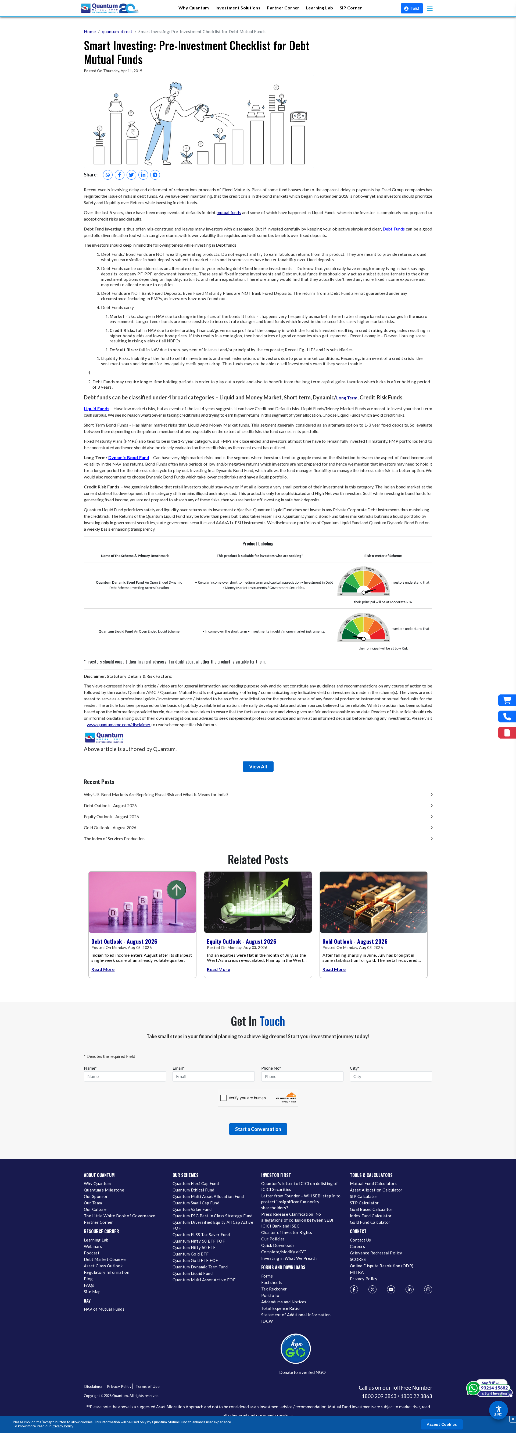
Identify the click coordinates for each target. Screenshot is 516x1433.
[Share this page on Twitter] (131, 175)
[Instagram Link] (428, 1289)
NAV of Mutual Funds (104, 1309)
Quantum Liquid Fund (193, 1273)
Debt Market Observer (105, 1259)
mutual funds (229, 212)
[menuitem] (193, 8)
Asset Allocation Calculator (376, 1189)
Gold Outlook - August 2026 (110, 827)
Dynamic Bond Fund (128, 457)
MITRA (357, 1272)
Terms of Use (147, 1386)
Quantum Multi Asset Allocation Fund (208, 1196)
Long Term (346, 397)
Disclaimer (93, 1386)
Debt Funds (393, 228)
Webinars (93, 1246)
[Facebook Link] (354, 1289)
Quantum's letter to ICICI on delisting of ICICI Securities (299, 1186)
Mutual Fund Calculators (373, 1183)
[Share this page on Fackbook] (119, 175)
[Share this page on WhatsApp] (108, 175)
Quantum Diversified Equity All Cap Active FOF (213, 1225)
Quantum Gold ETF (191, 1253)
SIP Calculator (364, 1196)
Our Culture (95, 1209)
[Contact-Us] (507, 716)
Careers (357, 1246)
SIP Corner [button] (351, 7)
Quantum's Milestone (104, 1189)
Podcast (91, 1252)
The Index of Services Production (114, 838)
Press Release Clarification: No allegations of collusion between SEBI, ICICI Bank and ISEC (297, 1220)
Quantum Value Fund (192, 1209)
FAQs (89, 1285)
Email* (179, 1067)
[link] (110, 8)
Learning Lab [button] (319, 7)
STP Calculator (364, 1202)
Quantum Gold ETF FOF (195, 1260)
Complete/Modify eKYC (283, 1251)
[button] (429, 8)
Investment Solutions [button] (238, 7)
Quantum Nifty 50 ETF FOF (199, 1241)
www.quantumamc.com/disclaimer (118, 724)
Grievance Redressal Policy (376, 1252)
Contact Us (360, 1239)
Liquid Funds (96, 408)
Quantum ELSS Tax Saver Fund (201, 1234)
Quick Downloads (278, 1245)
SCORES (358, 1259)
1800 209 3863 (379, 1396)
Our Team (93, 1202)
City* (355, 1067)
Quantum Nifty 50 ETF (194, 1247)
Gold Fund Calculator (370, 1222)
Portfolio (270, 1295)
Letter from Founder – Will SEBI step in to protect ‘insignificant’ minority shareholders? (301, 1201)
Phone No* (271, 1067)
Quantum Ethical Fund (193, 1189)
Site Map (92, 1291)
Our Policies (273, 1238)
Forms (267, 1276)
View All (258, 766)
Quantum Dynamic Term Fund (200, 1266)
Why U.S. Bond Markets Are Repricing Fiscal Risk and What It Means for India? (156, 794)
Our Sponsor (96, 1196)
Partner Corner (283, 7)
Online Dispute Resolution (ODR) (382, 1265)
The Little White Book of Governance (119, 1215)
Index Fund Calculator (371, 1215)
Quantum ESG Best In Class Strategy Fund (212, 1215)
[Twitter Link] (372, 1289)
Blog (88, 1278)
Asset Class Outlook (103, 1265)
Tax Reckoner (274, 1288)
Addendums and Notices (283, 1301)
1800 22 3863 (416, 1396)
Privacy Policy (62, 1426)
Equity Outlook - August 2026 (111, 816)
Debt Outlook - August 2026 (110, 805)
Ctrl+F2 (497, 1414)
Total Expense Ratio (280, 1308)
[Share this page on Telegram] (155, 175)
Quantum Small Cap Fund (196, 1202)
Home (90, 31)
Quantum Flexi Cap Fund (196, 1183)
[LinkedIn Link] (410, 1289)
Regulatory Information (106, 1272)
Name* (90, 1067)
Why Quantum (97, 1183)
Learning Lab (96, 1239)
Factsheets (271, 1282)
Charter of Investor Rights (286, 1232)
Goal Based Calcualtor (371, 1209)
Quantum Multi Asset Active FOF (204, 1279)
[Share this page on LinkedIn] (143, 175)
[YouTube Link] (391, 1289)
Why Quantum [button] (193, 7)
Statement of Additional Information (296, 1314)
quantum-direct (117, 31)
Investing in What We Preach (289, 1258)
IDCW (267, 1321)
